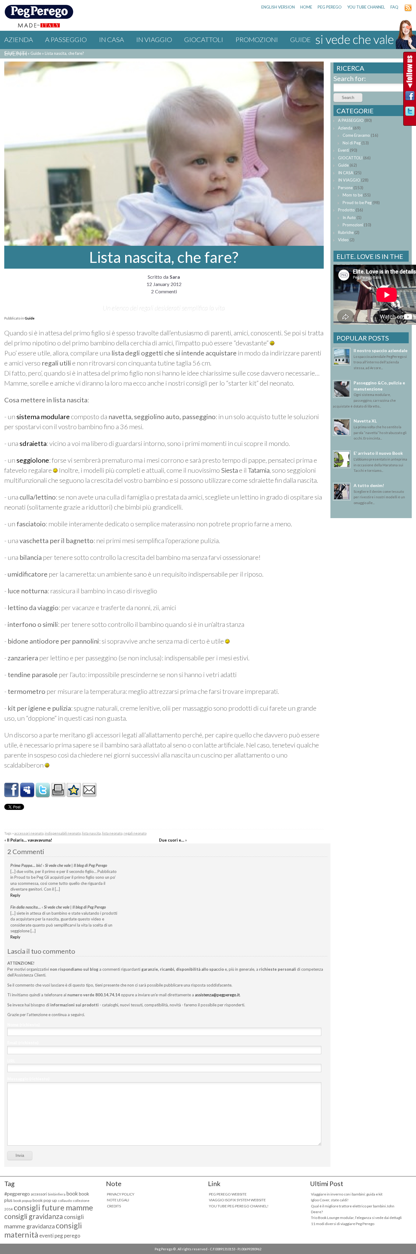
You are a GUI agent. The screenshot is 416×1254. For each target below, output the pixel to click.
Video (343, 239)
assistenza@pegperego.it (217, 994)
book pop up (45, 1200)
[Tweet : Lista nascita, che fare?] (42, 795)
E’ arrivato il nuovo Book (378, 453)
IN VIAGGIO (154, 39)
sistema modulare (43, 416)
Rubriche (346, 232)
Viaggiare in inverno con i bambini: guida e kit (347, 1194)
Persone (345, 187)
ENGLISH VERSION (278, 7)
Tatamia (259, 470)
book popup (22, 1201)
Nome (23, 1024)
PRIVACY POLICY (120, 1194)
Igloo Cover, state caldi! (330, 1200)
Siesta (230, 470)
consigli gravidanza (33, 1216)
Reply (15, 895)
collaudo (65, 1201)
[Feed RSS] (408, 10)
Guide (29, 318)
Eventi (15, 53)
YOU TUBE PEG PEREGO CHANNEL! (239, 1206)
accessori (39, 1194)
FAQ (394, 7)
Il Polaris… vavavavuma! (29, 840)
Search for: (349, 78)
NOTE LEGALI (118, 1200)
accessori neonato (29, 833)
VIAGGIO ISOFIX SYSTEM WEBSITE (237, 1200)
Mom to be (352, 195)
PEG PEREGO (330, 7)
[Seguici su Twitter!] (410, 113)
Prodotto (346, 209)
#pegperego (17, 1193)
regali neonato (135, 833)
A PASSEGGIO (66, 39)
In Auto (349, 217)
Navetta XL (365, 420)
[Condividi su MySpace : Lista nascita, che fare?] (27, 795)
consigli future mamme (53, 1207)
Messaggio (28, 1078)
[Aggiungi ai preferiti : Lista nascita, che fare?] (73, 795)
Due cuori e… (171, 840)
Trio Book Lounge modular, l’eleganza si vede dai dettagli (356, 1217)
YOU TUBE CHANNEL (366, 7)
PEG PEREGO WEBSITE (228, 1194)
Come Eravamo (356, 135)
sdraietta (33, 443)
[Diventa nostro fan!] (410, 97)
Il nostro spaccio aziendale (380, 350)
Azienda (18, 39)
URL (11, 1060)
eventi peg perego (59, 1235)
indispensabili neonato (63, 833)
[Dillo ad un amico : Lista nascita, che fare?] (89, 795)
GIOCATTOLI (203, 39)
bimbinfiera (56, 1194)
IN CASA (111, 39)
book (72, 1193)
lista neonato (112, 833)
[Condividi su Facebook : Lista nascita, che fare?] (11, 795)
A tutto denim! (369, 485)
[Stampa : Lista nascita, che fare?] (58, 795)
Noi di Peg (352, 142)
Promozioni (256, 39)
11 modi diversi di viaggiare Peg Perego (342, 1223)
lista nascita (91, 833)
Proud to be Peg (357, 202)
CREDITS (114, 1206)
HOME (306, 7)
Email (22, 1042)
